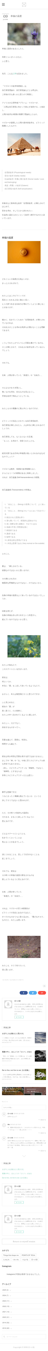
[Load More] (24, 1155)
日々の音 (10, 1113)
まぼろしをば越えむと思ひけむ (13, 1033)
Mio (9, 1124)
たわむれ (6, 1259)
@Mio (9, 1116)
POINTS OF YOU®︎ (28, 1255)
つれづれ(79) (5, 980)
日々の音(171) (19, 980)
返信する (43, 1120)
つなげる (25, 1259)
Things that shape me (11, 1255)
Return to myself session (24, 1241)
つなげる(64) (12, 980)
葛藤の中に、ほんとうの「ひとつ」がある (17, 1052)
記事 (14, 73)
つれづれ (16, 1259)
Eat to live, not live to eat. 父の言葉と (16, 1070)
